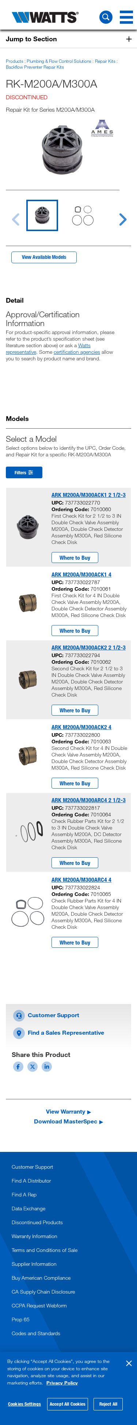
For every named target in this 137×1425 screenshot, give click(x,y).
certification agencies (77, 352)
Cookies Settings (24, 1404)
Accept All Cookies (67, 1404)
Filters (21, 472)
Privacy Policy (62, 1383)
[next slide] (115, 215)
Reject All (108, 1404)
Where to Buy (75, 557)
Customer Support (52, 1014)
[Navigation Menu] (126, 17)
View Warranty (65, 1111)
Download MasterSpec (65, 1121)
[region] (68, 1388)
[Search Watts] (106, 17)
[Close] (129, 1363)
